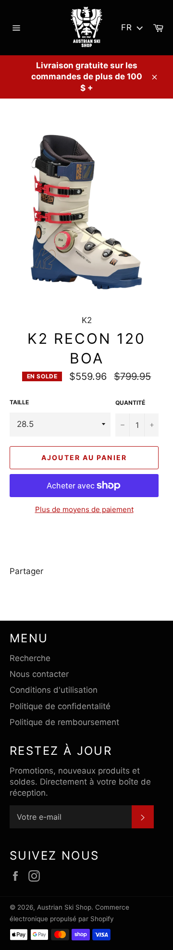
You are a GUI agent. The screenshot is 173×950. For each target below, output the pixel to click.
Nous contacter (39, 674)
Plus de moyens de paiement (84, 509)
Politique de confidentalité (60, 706)
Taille (19, 402)
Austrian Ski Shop (64, 907)
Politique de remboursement (64, 722)
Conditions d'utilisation (54, 690)
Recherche (30, 658)
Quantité (130, 402)
